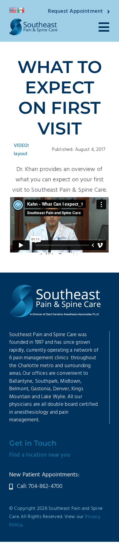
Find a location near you (39, 455)
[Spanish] (21, 10)
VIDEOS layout (22, 150)
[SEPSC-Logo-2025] (33, 21)
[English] (13, 10)
